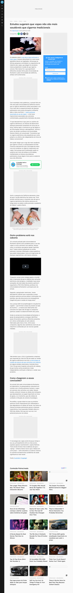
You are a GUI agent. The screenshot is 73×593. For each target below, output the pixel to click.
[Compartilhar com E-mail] (24, 34)
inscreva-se (55, 73)
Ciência (20, 21)
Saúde (25, 21)
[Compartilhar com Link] (27, 34)
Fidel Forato (15, 30)
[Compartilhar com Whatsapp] (19, 34)
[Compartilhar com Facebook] (21, 34)
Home (11, 21)
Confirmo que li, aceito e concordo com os (56, 79)
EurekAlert (17, 458)
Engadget (24, 458)
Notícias (15, 21)
